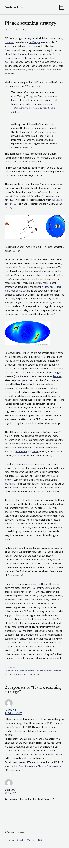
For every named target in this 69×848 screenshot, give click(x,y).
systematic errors (25, 674)
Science (11, 667)
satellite (57, 671)
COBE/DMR (21, 451)
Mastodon (9, 840)
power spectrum (22, 380)
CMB (16, 671)
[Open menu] (61, 7)
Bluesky (21, 840)
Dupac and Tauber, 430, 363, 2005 (33, 108)
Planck (50, 671)
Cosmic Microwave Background (32, 671)
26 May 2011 (11, 793)
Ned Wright (34, 42)
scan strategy (11, 674)
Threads (31, 840)
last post (9, 42)
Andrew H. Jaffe (16, 7)
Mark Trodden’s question (20, 54)
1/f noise (9, 671)
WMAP (35, 451)
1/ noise (57, 376)
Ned (40, 584)
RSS (40, 840)
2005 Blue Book (32, 86)
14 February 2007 (13, 713)
